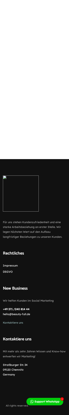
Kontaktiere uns (13, 322)
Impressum (10, 265)
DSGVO (8, 271)
